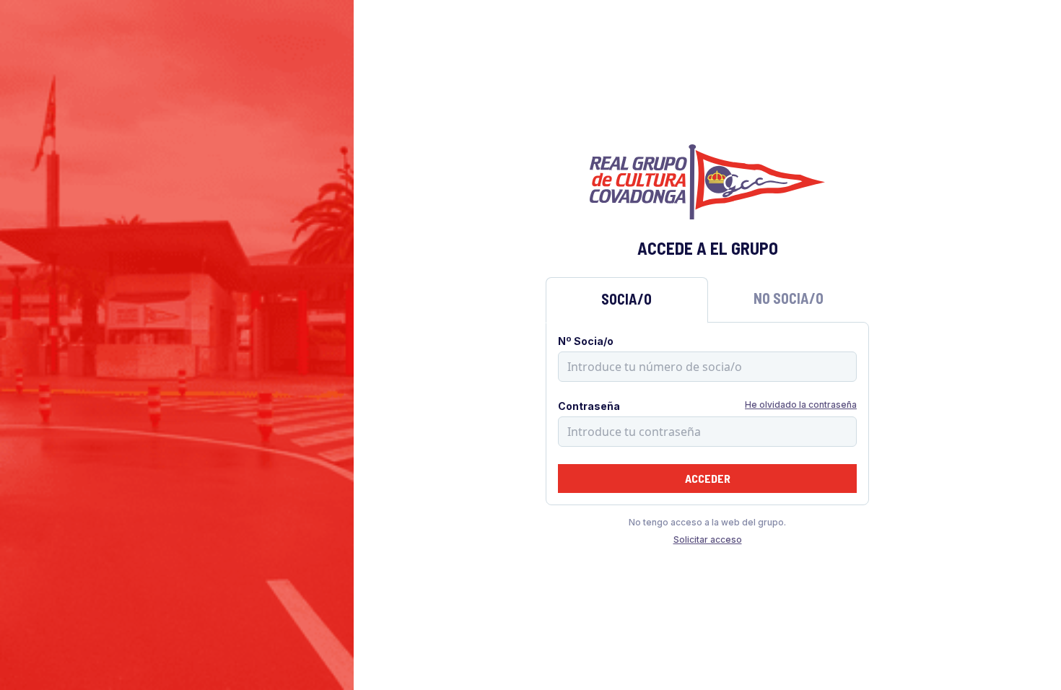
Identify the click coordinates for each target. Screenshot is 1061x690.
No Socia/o (789, 298)
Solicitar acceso (707, 539)
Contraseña (589, 406)
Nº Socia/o (586, 341)
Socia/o (626, 298)
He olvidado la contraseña (801, 404)
